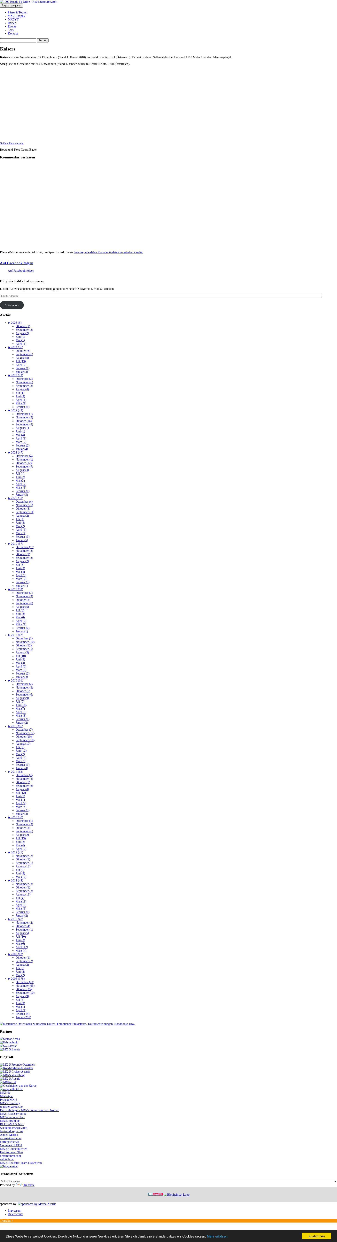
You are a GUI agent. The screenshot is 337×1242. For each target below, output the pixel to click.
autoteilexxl (7, 1159)
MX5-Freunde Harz (12, 1117)
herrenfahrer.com (10, 1155)
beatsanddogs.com (11, 1131)
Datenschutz (15, 1214)
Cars (10, 30)
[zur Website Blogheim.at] (177, 1194)
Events (12, 26)
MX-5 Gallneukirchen (13, 1148)
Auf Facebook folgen (16, 263)
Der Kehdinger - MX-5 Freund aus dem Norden (29, 1110)
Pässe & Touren (17, 12)
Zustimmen (317, 1235)
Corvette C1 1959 (11, 1145)
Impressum (14, 1210)
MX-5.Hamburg (10, 1103)
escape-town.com (10, 1138)
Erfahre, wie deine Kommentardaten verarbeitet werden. (108, 252)
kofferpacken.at (9, 1141)
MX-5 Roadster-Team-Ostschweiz (21, 1162)
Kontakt (13, 33)
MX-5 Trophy (16, 16)
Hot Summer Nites (11, 1152)
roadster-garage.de (11, 1106)
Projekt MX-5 (8, 1099)
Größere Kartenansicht (12, 143)
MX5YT (13, 19)
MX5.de (5, 1092)
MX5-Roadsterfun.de (13, 1113)
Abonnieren (11, 305)
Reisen (12, 23)
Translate (29, 1185)
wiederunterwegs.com (13, 1127)
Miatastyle (6, 1096)
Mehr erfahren (217, 1236)
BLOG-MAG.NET (12, 1124)
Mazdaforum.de (10, 1120)
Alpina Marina (9, 1134)
